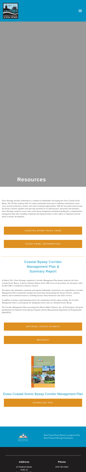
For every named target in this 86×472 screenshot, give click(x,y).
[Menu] (80, 11)
